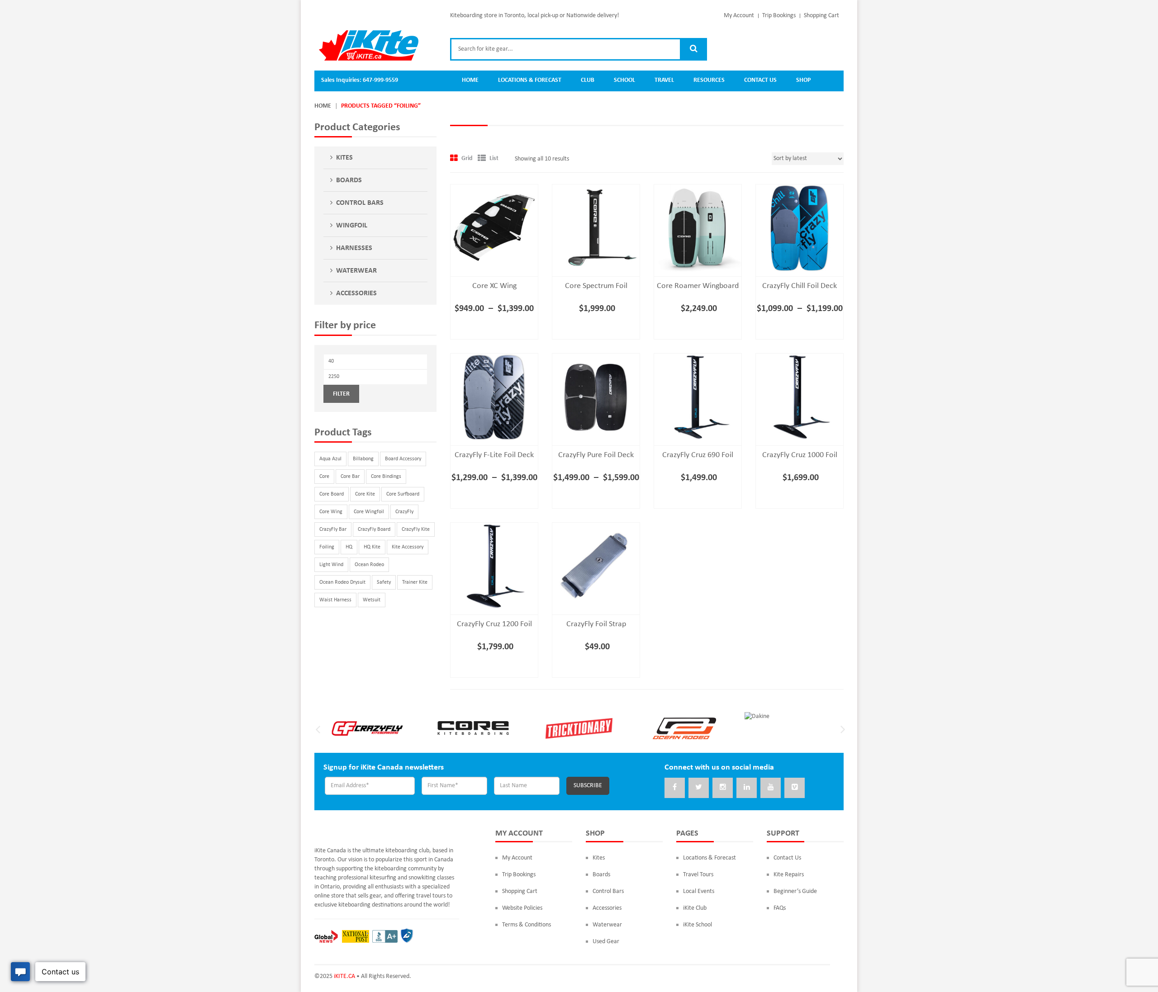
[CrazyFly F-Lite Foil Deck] (494, 397)
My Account (739, 15)
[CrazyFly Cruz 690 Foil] (697, 397)
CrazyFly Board (374, 529)
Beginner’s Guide (795, 891)
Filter (341, 394)
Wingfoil (351, 225)
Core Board (331, 494)
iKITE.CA (344, 976)
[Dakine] (757, 716)
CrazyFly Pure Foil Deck (596, 455)
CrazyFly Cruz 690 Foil (697, 455)
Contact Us (787, 858)
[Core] (473, 727)
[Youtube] (770, 788)
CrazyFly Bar (332, 529)
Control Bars (360, 203)
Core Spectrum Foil (596, 286)
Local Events (698, 891)
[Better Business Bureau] (385, 936)
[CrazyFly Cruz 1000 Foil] (799, 397)
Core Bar (350, 476)
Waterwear (356, 270)
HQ (349, 547)
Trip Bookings (779, 15)
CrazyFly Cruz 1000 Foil (799, 455)
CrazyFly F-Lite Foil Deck (494, 455)
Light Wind (331, 564)
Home (322, 106)
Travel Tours (698, 874)
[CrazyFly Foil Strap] (596, 566)
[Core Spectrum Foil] (596, 228)
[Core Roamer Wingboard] (697, 228)
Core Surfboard (402, 494)
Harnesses (354, 248)
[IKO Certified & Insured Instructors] (406, 936)
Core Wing (330, 512)
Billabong (363, 459)
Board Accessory (403, 459)
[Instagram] (722, 788)
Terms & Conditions (526, 924)
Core (324, 476)
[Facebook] (674, 788)
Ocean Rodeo (369, 564)
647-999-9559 (380, 80)
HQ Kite (372, 547)
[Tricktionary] (579, 727)
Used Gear (606, 941)
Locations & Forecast (709, 858)
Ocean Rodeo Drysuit (342, 582)
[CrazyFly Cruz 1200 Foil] (494, 566)
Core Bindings (386, 476)
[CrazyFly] (367, 727)
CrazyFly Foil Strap (596, 624)
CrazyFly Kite (416, 529)
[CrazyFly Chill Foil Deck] (799, 228)
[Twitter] (698, 788)
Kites (344, 157)
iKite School (697, 924)
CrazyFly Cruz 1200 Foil (494, 624)
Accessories (356, 293)
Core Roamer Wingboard (698, 286)
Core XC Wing (494, 286)
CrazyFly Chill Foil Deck (799, 286)
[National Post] (355, 936)
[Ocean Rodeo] (685, 727)
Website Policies (522, 908)
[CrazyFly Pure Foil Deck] (596, 397)
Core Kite (365, 494)
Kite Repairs (789, 874)
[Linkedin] (746, 788)
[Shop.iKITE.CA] (368, 45)
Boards (349, 180)
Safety (384, 582)
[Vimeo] (794, 788)
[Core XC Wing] (494, 228)
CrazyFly (404, 512)
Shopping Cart (821, 15)
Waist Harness (335, 600)
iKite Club (695, 908)
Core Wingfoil (369, 512)
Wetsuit (371, 600)
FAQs (780, 908)
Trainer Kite (414, 582)
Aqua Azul (330, 459)
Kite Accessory (407, 547)
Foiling (326, 547)
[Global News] (326, 936)
